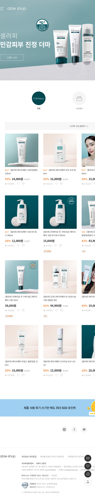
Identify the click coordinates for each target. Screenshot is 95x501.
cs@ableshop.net (71, 469)
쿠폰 (87, 458)
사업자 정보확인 (50, 469)
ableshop (16, 9)
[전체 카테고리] (2, 8)
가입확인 (54, 475)
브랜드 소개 (12, 57)
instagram (64, 429)
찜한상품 (18, 183)
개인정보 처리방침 (29, 456)
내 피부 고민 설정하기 (78, 126)
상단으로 (87, 481)
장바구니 (23, 183)
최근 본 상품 (87, 474)
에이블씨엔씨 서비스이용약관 (52, 456)
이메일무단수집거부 (76, 456)
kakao (84, 429)
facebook (74, 429)
